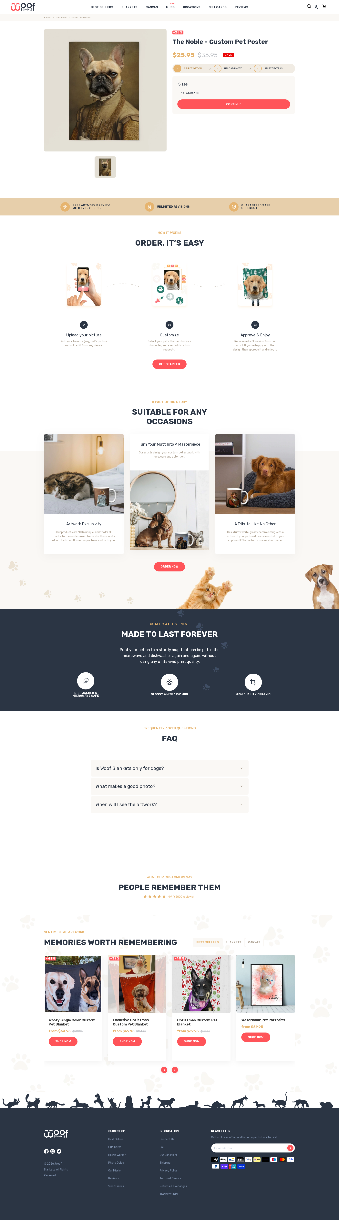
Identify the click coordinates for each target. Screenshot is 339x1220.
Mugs (170, 7)
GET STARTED (169, 364)
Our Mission (115, 1170)
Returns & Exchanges (173, 1186)
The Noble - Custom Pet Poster (73, 17)
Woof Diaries (116, 1186)
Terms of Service (170, 1178)
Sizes (183, 84)
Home (47, 17)
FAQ (162, 1147)
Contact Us (167, 1139)
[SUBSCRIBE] (290, 1148)
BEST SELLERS (102, 7)
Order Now (169, 566)
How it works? (117, 1155)
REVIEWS (241, 7)
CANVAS (152, 7)
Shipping (165, 1162)
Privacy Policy (169, 1170)
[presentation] (164, 1070)
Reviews (113, 1178)
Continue (233, 104)
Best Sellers (115, 1139)
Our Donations (169, 1155)
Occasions (191, 7)
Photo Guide (116, 1162)
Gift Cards (218, 7)
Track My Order (169, 1194)
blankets (130, 7)
